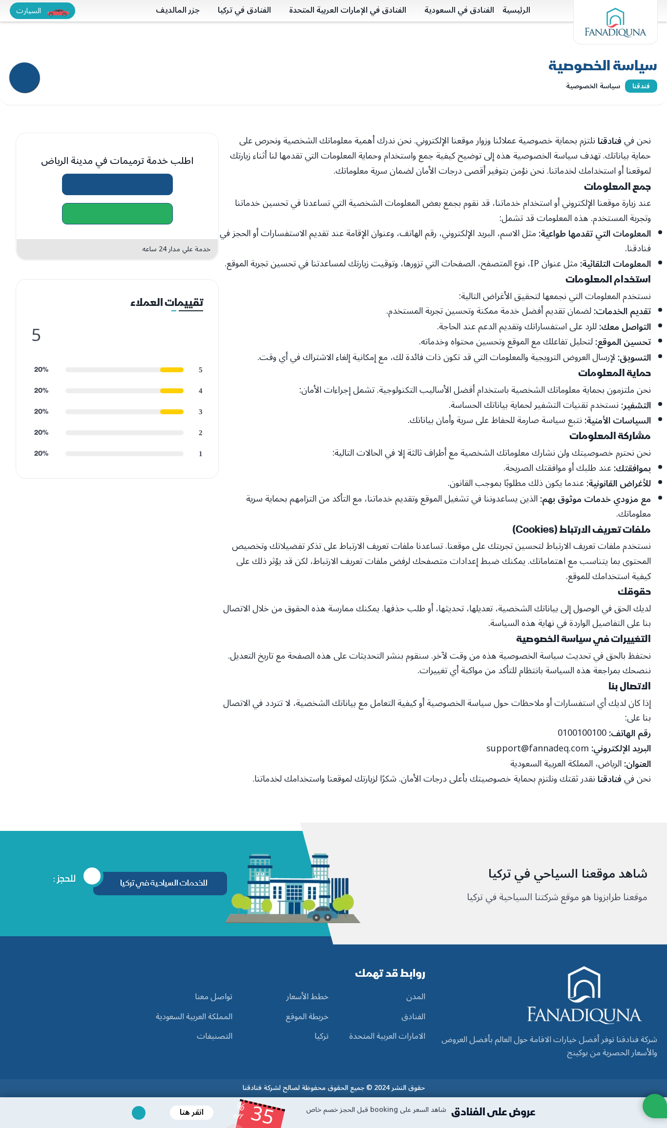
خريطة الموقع (307, 1017)
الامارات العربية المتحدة (387, 1036)
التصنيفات (214, 1036)
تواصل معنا (213, 997)
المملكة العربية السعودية (194, 1017)
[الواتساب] (117, 213)
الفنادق (413, 1017)
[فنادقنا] (615, 22)
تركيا (321, 1036)
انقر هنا (192, 1112)
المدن (415, 997)
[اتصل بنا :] (117, 184)
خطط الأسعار (307, 997)
